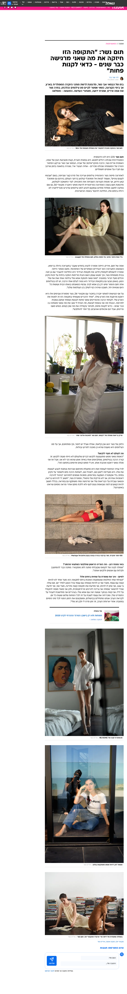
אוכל (61, 2)
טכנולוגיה (38, 2)
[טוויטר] (8, 7)
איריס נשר (101, 942)
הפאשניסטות (101, 7)
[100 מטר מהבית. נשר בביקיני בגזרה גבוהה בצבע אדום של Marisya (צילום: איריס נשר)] (84, 526)
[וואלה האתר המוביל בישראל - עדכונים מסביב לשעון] (110, 3)
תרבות (81, 2)
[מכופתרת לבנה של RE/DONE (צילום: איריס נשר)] (84, 684)
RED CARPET (76, 7)
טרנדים (92, 7)
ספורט (97, 2)
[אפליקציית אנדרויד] (15, 7)
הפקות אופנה (65, 7)
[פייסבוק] (4, 7)
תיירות (46, 2)
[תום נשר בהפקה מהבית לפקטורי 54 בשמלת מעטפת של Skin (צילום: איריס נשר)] (84, 123)
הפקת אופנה (110, 942)
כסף (67, 2)
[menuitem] (95, 3)
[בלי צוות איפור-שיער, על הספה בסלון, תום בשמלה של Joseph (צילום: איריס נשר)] (84, 228)
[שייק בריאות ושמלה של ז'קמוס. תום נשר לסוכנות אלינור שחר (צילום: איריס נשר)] (84, 377)
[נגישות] (3, 3)
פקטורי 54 (120, 942)
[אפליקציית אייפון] (11, 7)
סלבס (74, 2)
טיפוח (86, 7)
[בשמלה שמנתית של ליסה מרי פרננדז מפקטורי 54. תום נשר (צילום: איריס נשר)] (84, 905)
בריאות (54, 2)
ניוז (109, 7)
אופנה (30, 2)
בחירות (89, 2)
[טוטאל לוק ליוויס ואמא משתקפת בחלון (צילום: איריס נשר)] (84, 806)
